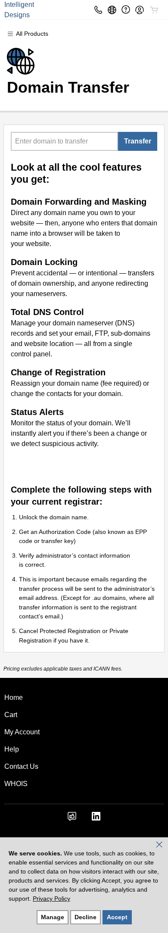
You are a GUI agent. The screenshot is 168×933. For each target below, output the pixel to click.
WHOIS (16, 783)
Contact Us (21, 766)
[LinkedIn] (96, 819)
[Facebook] (72, 819)
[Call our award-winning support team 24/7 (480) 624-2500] (126, 9)
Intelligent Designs (19, 10)
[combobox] (64, 141)
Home (13, 697)
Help (11, 749)
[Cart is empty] (154, 10)
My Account (22, 732)
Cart (10, 714)
